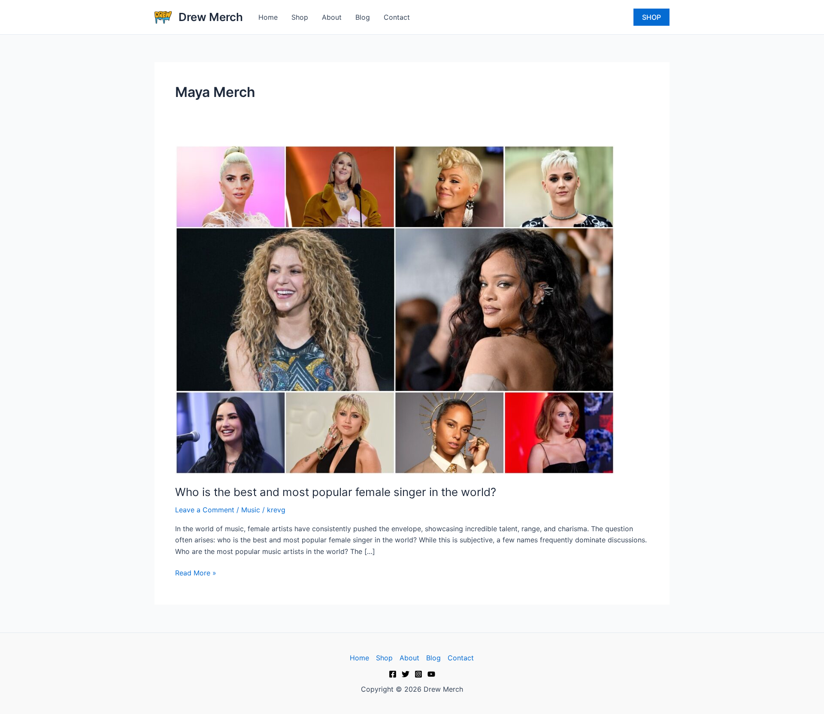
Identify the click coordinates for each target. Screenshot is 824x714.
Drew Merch (211, 17)
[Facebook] (393, 674)
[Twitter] (405, 674)
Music (250, 509)
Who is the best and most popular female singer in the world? (335, 492)
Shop (299, 17)
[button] (651, 17)
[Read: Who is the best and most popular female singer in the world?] (395, 309)
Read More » (195, 572)
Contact (397, 17)
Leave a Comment (204, 509)
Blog (362, 17)
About (332, 17)
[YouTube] (431, 674)
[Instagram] (418, 674)
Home (268, 17)
